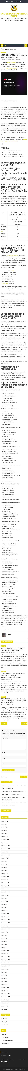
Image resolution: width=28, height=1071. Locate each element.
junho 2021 (4, 1009)
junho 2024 (5, 901)
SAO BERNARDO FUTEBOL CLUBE (14, 15)
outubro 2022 (5, 963)
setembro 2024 (6, 892)
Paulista (7, 630)
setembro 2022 (6, 966)
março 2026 (5, 836)
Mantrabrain (22, 1069)
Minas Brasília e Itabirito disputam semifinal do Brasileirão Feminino (13, 798)
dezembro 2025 (6, 846)
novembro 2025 (6, 849)
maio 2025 (4, 867)
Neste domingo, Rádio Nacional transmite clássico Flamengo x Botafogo (14, 787)
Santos (12, 270)
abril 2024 (4, 907)
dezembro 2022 (6, 957)
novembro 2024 (6, 886)
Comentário (5, 738)
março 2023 (5, 947)
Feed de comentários (7, 1040)
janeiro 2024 (5, 916)
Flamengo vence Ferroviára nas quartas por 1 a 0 (14, 791)
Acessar (4, 1034)
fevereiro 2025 (5, 876)
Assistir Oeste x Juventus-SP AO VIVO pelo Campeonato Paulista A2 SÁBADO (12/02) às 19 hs (4, 723)
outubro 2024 (5, 889)
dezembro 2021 (6, 994)
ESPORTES (3, 52)
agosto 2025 (5, 858)
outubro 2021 (5, 1000)
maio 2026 (4, 830)
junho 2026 (5, 827)
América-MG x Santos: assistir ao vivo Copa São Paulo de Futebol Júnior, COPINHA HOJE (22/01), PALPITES (13, 675)
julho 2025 (4, 861)
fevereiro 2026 (5, 839)
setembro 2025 (6, 855)
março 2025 (5, 873)
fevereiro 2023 (5, 950)
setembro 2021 (5, 1003)
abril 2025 (4, 870)
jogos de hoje (8, 1055)
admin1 (13, 59)
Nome (3, 752)
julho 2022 (4, 972)
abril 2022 (4, 981)
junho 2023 (4, 938)
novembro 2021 (6, 997)
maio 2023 (4, 941)
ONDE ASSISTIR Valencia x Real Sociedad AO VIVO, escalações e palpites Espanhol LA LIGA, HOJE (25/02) (14, 700)
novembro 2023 (6, 923)
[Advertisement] (14, 32)
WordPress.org (5, 1043)
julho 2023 (4, 935)
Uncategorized (5, 1025)
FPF (2, 231)
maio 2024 (4, 904)
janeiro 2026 (5, 842)
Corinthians (5, 283)
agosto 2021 (5, 1006)
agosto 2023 (5, 932)
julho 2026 (4, 824)
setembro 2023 (6, 929)
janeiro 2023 (5, 953)
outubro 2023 (5, 926)
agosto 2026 (5, 821)
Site (3, 764)
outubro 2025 (5, 852)
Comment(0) (20, 59)
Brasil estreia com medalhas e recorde (11, 794)
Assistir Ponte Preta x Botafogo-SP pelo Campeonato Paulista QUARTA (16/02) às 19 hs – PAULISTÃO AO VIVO (24, 723)
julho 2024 (4, 898)
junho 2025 (4, 864)
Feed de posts (5, 1037)
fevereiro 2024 (5, 913)
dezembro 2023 (6, 920)
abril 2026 (4, 833)
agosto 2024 (5, 895)
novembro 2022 (6, 960)
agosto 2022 (5, 969)
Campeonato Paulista (12, 255)
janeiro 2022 (5, 990)
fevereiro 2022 (5, 987)
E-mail (3, 758)
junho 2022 (4, 975)
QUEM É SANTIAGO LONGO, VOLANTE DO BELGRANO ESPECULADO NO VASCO (13, 649)
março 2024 (5, 910)
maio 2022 (4, 978)
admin (14, 652)
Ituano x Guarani (11, 62)
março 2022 (5, 984)
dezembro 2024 (6, 883)
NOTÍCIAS (4, 1022)
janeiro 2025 (5, 879)
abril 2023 (4, 944)
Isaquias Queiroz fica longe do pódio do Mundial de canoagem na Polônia (14, 804)
